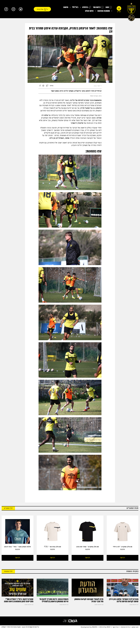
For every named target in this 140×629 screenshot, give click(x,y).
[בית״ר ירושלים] (131, 11)
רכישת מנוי (97, 7)
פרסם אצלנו (89, 10)
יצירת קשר (116, 627)
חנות (107, 7)
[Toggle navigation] (119, 8)
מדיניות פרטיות (125, 627)
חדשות (65, 7)
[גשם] (70, 621)
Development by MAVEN (89, 627)
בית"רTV (75, 7)
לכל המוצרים (8, 508)
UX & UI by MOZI (104, 627)
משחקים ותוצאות (103, 10)
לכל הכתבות (8, 571)
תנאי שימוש (135, 627)
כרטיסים (85, 7)
